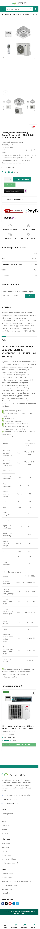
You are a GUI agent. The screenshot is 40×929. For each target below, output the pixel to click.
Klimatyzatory (7, 874)
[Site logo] (19, 3)
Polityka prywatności (10, 863)
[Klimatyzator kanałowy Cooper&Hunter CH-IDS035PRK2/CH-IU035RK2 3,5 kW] (19, 707)
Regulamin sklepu (9, 859)
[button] (4, 58)
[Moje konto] (36, 9)
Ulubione (5, 847)
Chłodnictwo (6, 893)
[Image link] (13, 774)
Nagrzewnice (7, 889)
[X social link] (6, 903)
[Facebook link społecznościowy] (2, 903)
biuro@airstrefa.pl (11, 803)
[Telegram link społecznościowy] (17, 903)
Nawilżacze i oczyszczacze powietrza (16, 881)
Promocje (5, 825)
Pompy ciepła (7, 877)
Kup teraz (9, 184)
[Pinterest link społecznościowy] (10, 903)
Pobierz (30, 295)
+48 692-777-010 (10, 799)
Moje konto (6, 844)
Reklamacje (6, 855)
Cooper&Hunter (8, 734)
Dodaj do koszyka (22, 179)
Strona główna (7, 814)
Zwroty (4, 851)
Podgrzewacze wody (10, 885)
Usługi (4, 829)
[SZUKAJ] (31, 9)
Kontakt (5, 833)
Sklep (4, 818)
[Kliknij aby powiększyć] (5, 93)
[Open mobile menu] (3, 9)
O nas (4, 821)
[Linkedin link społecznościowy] (13, 903)
